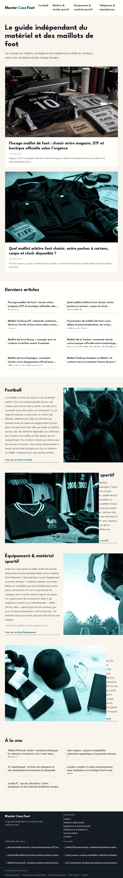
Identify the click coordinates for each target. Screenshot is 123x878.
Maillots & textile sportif (61, 7)
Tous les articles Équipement (20, 632)
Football (43, 5)
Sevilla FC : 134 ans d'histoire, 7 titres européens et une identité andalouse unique (33, 785)
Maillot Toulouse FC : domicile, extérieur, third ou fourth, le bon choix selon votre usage (32, 324)
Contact (85, 875)
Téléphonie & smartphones (107, 7)
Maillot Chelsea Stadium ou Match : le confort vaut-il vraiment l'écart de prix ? (91, 360)
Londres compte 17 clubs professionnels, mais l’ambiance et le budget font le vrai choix (90, 769)
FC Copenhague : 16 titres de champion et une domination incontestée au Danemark (31, 769)
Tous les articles (70, 833)
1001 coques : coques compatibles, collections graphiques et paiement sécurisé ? (92, 752)
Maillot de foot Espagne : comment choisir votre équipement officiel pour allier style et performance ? (31, 361)
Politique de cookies (57, 875)
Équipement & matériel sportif (83, 7)
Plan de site (74, 875)
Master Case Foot (17, 816)
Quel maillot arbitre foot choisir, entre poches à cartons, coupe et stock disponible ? (90, 305)
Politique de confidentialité (34, 875)
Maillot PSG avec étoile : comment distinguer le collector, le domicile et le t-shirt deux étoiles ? (33, 752)
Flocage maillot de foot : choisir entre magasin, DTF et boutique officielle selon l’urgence (32, 305)
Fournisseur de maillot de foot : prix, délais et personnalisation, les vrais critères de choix (89, 324)
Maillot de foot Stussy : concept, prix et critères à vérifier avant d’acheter (32, 341)
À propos (67, 836)
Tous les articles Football (18, 460)
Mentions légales (12, 875)
